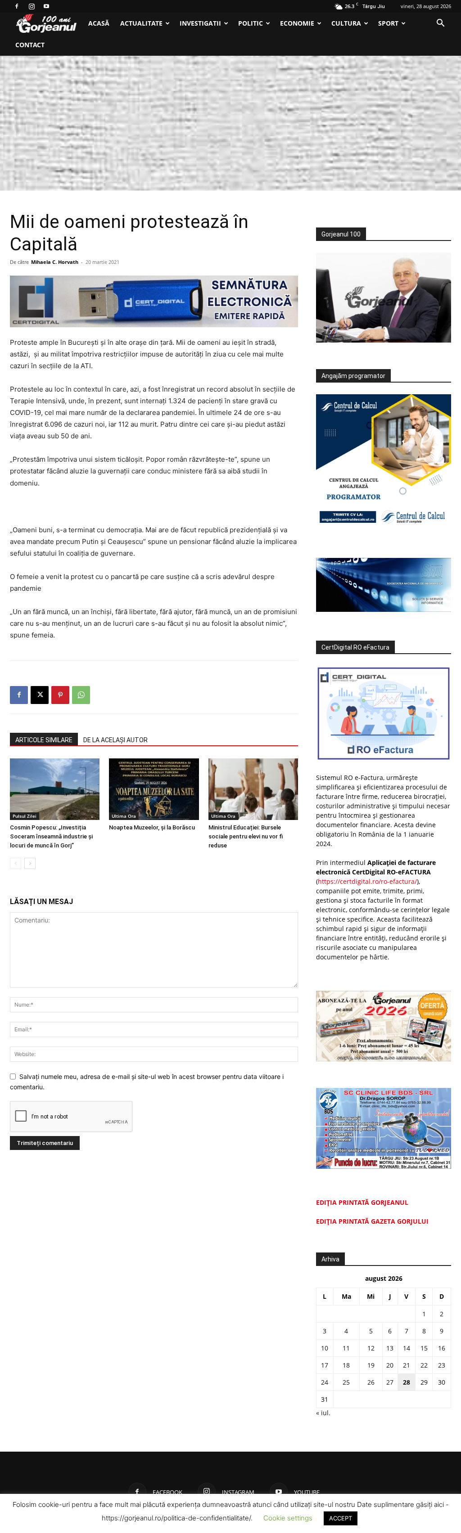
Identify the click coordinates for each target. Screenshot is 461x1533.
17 (324, 1365)
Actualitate (141, 23)
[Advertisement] (230, 123)
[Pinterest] (60, 695)
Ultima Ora (124, 816)
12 (371, 1348)
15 (424, 1348)
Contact (30, 44)
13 (389, 1348)
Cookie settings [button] (287, 1518)
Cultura (346, 23)
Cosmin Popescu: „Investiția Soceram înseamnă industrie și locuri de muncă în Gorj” (51, 836)
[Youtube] (46, 6)
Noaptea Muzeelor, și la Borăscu (152, 827)
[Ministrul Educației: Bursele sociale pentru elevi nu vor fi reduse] (253, 789)
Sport (388, 23)
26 (371, 1382)
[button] (440, 24)
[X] (40, 695)
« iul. (323, 1412)
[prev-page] (15, 863)
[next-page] (30, 863)
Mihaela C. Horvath (54, 261)
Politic (250, 23)
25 (346, 1382)
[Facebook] (16, 6)
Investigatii (200, 23)
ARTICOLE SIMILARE (43, 740)
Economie (297, 23)
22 (424, 1365)
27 (389, 1382)
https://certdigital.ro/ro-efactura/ (367, 881)
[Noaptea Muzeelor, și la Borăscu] (154, 789)
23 (441, 1365)
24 (324, 1382)
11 (346, 1348)
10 (324, 1348)
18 (346, 1365)
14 (406, 1348)
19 (371, 1365)
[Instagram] (31, 6)
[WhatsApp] (81, 695)
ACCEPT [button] (340, 1518)
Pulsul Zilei (24, 816)
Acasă (98, 23)
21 (406, 1365)
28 (406, 1382)
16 (441, 1348)
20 (389, 1365)
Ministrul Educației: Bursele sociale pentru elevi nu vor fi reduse (245, 836)
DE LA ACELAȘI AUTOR (115, 740)
